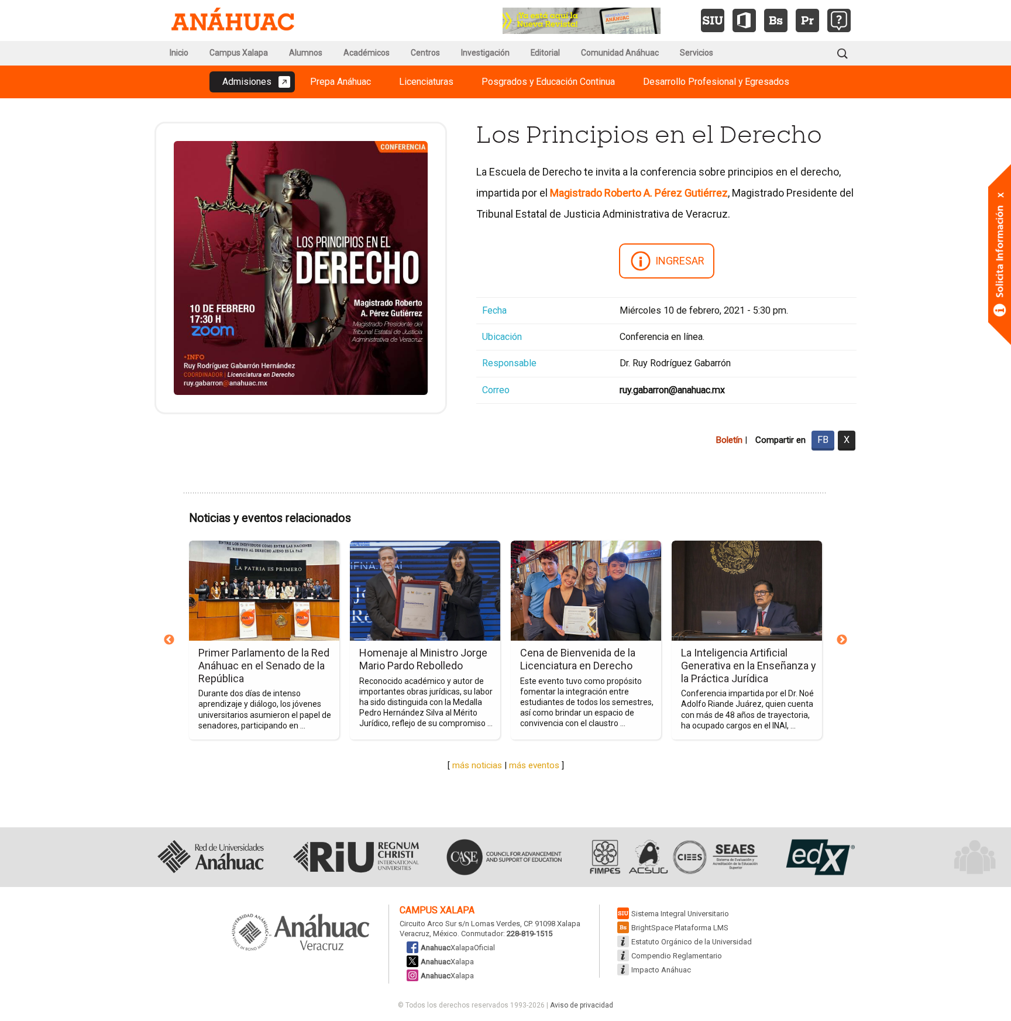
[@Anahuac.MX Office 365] (744, 20)
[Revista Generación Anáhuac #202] (582, 19)
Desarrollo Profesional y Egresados (716, 81)
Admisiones (246, 81)
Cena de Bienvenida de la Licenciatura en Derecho (577, 659)
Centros (425, 52)
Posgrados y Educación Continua (548, 81)
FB (822, 439)
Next (842, 640)
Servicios (696, 52)
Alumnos (305, 52)
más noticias (477, 765)
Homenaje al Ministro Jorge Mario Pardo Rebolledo (423, 659)
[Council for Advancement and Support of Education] (504, 857)
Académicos (366, 52)
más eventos (534, 765)
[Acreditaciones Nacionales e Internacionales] (672, 857)
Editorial (545, 52)
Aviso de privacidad (581, 1005)
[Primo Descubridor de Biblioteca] (807, 20)
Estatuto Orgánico (691, 941)
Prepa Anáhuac (340, 81)
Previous (169, 640)
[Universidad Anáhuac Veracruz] (301, 933)
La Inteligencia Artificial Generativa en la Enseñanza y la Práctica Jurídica (748, 665)
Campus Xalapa (238, 52)
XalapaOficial (458, 947)
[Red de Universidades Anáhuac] (210, 857)
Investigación (485, 52)
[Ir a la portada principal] (232, 20)
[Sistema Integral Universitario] (712, 20)
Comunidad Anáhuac (620, 52)
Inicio (179, 52)
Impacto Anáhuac (661, 969)
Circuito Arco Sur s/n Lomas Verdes (460, 923)
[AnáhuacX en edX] (818, 857)
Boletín (729, 440)
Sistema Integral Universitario (680, 913)
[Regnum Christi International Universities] (356, 857)
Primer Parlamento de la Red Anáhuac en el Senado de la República (263, 665)
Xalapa (447, 961)
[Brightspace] (776, 20)
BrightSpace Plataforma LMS (679, 927)
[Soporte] (839, 20)
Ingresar (679, 261)
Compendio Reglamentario (676, 955)
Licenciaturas (426, 81)
